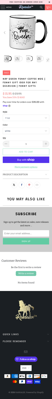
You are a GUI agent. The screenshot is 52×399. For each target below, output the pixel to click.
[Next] (47, 33)
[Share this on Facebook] (22, 185)
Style (5, 112)
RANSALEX (20, 392)
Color (5, 125)
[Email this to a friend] (37, 185)
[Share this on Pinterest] (29, 185)
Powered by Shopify (35, 392)
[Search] (41, 7)
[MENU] (1, 7)
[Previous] (5, 33)
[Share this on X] (14, 185)
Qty (4, 138)
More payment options (26, 167)
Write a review (26, 273)
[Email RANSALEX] (26, 352)
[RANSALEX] (26, 7)
